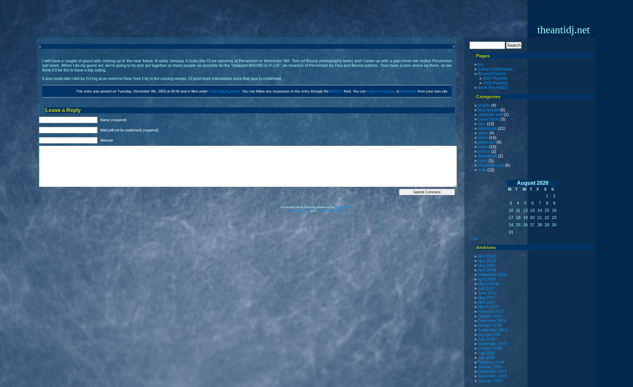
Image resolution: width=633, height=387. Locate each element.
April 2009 (486, 270)
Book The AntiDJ (492, 87)
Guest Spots (219, 91)
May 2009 (487, 265)
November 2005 (492, 344)
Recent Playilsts (492, 73)
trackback (409, 91)
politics (484, 151)
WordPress (343, 207)
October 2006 (490, 325)
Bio (481, 64)
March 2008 (488, 284)
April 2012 (486, 256)
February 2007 (491, 311)
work (482, 170)
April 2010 (486, 261)
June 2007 (487, 293)
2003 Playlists (495, 83)
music (483, 133)
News (235, 91)
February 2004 (491, 362)
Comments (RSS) (330, 210)
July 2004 (486, 357)
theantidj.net (563, 30)
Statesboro (487, 156)
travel (483, 160)
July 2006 (486, 339)
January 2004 (490, 367)
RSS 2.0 (336, 91)
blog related (488, 110)
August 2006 (488, 334)
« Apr (474, 238)
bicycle (484, 105)
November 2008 (492, 274)
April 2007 (486, 302)
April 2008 (486, 279)
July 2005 (486, 353)
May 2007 (487, 297)
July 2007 (486, 288)
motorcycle (487, 128)
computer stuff (490, 114)
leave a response (380, 91)
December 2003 (492, 371)
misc (482, 124)
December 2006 (492, 320)
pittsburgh (487, 142)
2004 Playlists (495, 78)
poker (483, 147)
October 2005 (490, 348)
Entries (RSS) (299, 210)
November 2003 (492, 376)
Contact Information (495, 69)
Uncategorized (491, 165)
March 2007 (488, 307)
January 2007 (490, 316)
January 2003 (490, 380)
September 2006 (493, 330)
